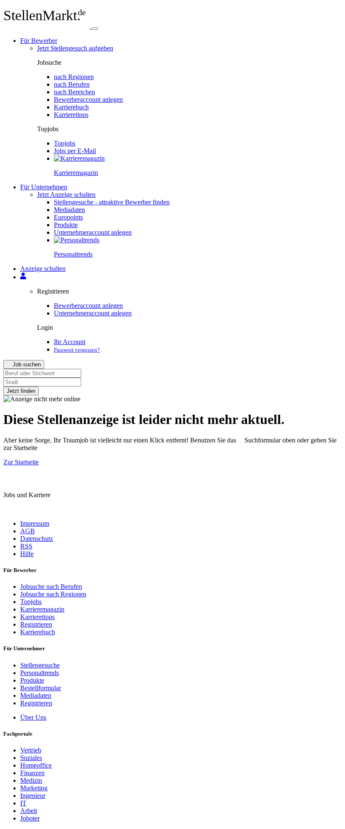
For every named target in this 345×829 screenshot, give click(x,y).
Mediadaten (69, 209)
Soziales (31, 757)
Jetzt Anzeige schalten (66, 194)
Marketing (34, 788)
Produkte (66, 224)
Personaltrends (39, 672)
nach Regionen (74, 76)
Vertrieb (30, 750)
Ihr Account (69, 341)
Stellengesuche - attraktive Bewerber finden (112, 202)
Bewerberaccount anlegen (88, 99)
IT (23, 803)
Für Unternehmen (43, 187)
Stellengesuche (40, 665)
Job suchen (26, 364)
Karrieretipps (71, 114)
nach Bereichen (74, 91)
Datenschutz (36, 538)
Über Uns (33, 717)
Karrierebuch (71, 107)
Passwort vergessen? (77, 350)
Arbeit (28, 810)
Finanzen (32, 772)
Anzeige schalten (43, 268)
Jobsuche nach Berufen (51, 586)
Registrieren (36, 624)
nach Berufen (72, 84)
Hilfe (27, 553)
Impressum (34, 523)
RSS (26, 546)
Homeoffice (36, 765)
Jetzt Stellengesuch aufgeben (75, 48)
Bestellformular (40, 687)
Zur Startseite (21, 462)
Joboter (30, 818)
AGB (27, 531)
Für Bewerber (38, 40)
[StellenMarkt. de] (47, 26)
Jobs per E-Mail (75, 150)
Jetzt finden (21, 391)
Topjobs (64, 143)
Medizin (31, 780)
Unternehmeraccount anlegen (93, 232)
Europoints (68, 217)
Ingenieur (32, 795)
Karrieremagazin (42, 609)
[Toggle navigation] (94, 28)
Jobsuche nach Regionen (53, 594)
